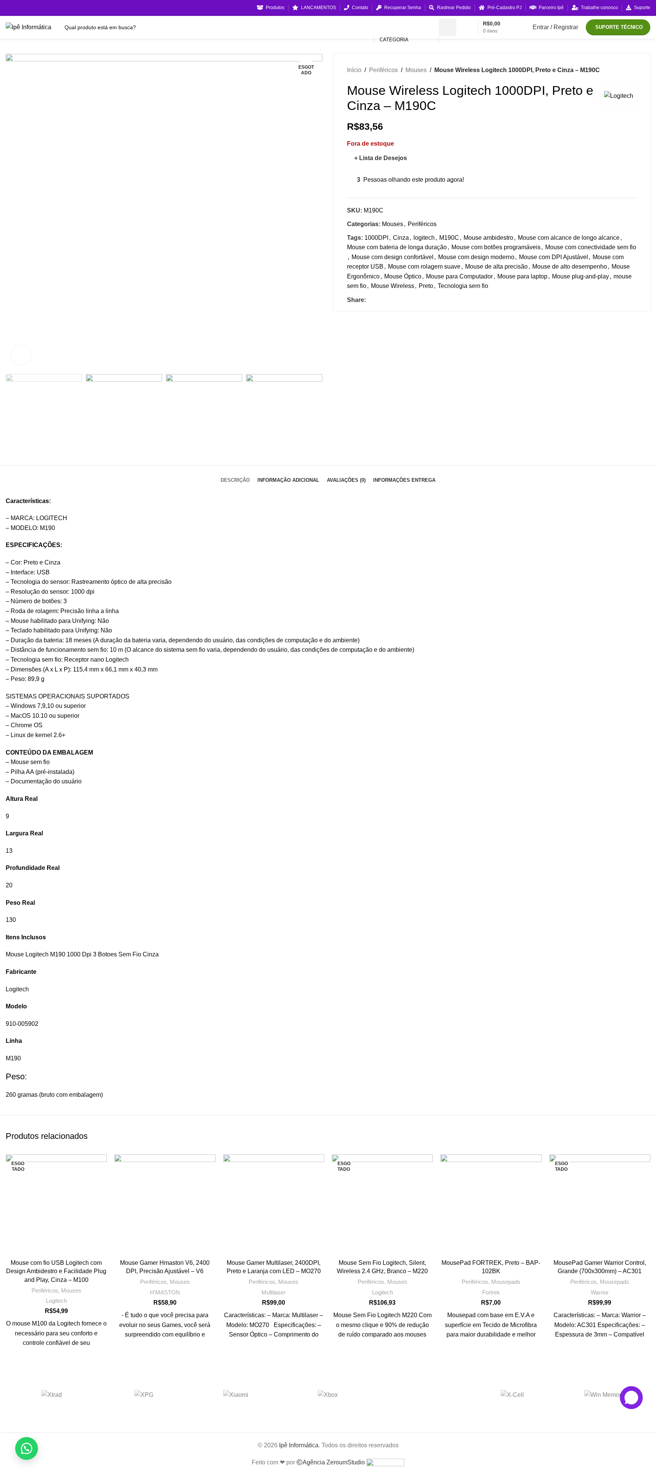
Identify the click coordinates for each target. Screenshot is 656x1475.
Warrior (600, 1292)
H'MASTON (165, 1292)
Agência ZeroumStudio (334, 1462)
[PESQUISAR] (447, 27)
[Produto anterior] (618, 70)
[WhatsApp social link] (396, 300)
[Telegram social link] (405, 300)
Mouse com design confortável (393, 257)
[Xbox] (328, 1395)
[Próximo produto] (633, 70)
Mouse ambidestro (488, 237)
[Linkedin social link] (387, 300)
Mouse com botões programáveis (496, 247)
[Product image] (56, 1204)
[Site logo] (28, 27)
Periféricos (383, 70)
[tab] (235, 474)
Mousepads (505, 1281)
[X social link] (379, 300)
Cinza (401, 237)
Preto (426, 286)
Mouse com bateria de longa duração (397, 247)
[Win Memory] (604, 1395)
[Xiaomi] (236, 1395)
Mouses (416, 70)
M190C (449, 237)
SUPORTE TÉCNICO (619, 27)
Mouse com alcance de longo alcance (569, 237)
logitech (424, 237)
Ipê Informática (299, 1445)
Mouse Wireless (392, 286)
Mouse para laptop (522, 276)
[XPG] (144, 1395)
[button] (26, 1448)
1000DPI (376, 237)
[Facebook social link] (370, 300)
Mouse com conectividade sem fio (590, 247)
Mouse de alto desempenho (569, 266)
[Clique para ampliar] (20, 355)
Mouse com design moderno (476, 257)
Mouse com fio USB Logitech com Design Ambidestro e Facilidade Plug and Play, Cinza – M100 (56, 1271)
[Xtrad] (52, 1395)
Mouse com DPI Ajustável (553, 257)
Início (354, 70)
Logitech (56, 1300)
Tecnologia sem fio (463, 286)
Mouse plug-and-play (580, 276)
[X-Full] (420, 1395)
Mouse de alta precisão (496, 266)
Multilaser (273, 1292)
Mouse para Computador (459, 276)
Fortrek (491, 1292)
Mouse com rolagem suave (424, 266)
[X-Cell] (512, 1395)
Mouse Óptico (402, 276)
